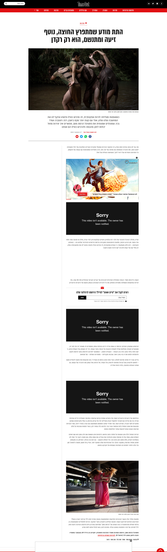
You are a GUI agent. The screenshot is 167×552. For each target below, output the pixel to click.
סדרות (115, 10)
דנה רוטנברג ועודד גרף (90, 132)
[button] (137, 158)
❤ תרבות (83, 23)
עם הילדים (83, 10)
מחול (123, 539)
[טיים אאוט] (83, 5)
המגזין (105, 10)
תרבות (56, 10)
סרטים (46, 10)
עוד (37, 10)
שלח (82, 298)
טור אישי (113, 539)
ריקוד (108, 539)
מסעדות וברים (69, 10)
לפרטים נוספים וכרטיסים (106, 535)
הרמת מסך (129, 539)
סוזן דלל (119, 539)
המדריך (94, 10)
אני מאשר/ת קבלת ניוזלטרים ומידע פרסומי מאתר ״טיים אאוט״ (109, 301)
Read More (82, 193)
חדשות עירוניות (128, 10)
